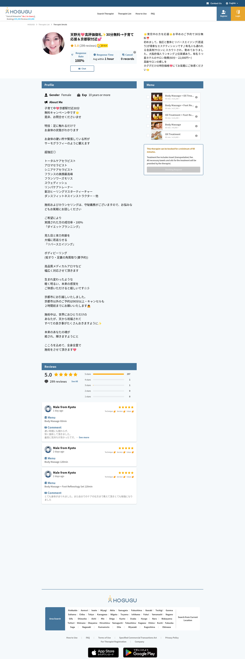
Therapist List (44, 24)
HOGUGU (31, 24)
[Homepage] (18, 12)
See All (74, 381)
